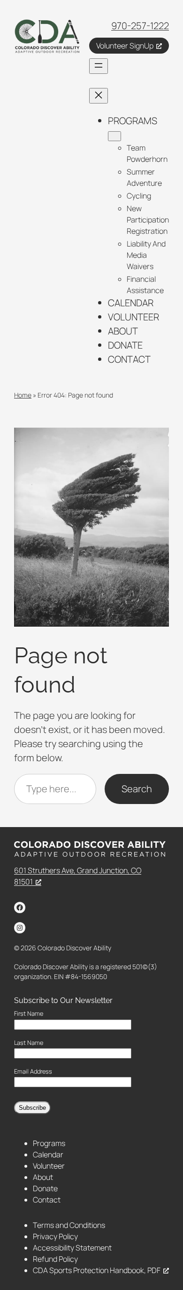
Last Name (28, 1042)
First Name (28, 1013)
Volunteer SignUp (124, 45)
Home (22, 394)
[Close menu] (98, 96)
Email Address (33, 1071)
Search (137, 788)
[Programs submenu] (114, 136)
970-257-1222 (140, 25)
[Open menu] (98, 66)
